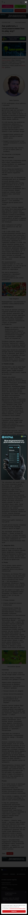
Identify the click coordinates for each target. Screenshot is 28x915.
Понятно (14, 911)
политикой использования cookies (17, 908)
